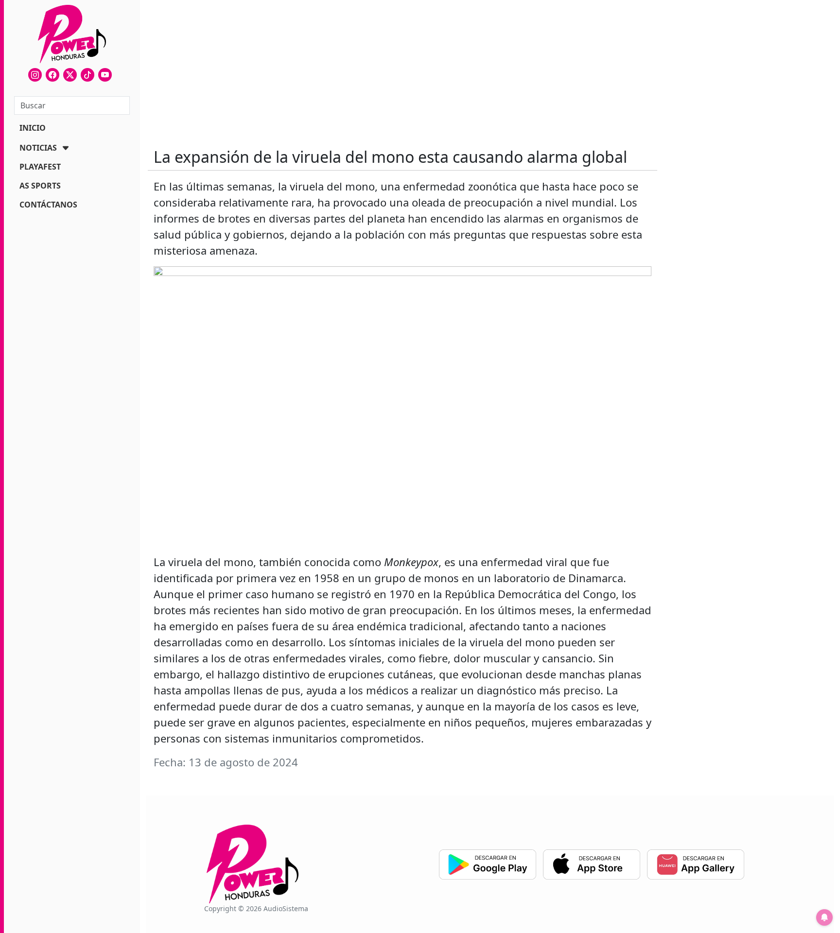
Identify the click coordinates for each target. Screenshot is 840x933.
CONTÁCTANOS (48, 204)
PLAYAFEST (40, 166)
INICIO (32, 127)
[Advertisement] (402, 68)
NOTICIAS (38, 147)
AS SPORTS (40, 185)
